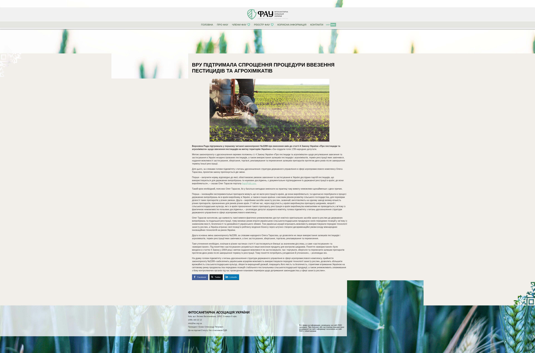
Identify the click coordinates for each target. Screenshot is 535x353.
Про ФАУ (222, 24)
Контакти (316, 24)
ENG (333, 25)
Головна (207, 24)
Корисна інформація (291, 24)
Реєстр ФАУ (262, 24)
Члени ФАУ (239, 24)
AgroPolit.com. (249, 183)
